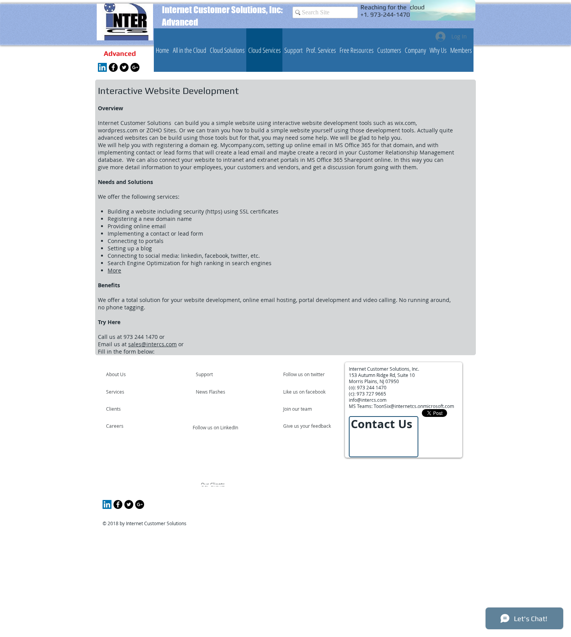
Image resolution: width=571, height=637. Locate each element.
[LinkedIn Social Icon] (102, 67)
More (114, 270)
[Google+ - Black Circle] (135, 67)
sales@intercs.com (152, 344)
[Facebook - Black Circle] (113, 67)
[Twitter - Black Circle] (124, 67)
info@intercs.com (367, 400)
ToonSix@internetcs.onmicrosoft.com (414, 406)
